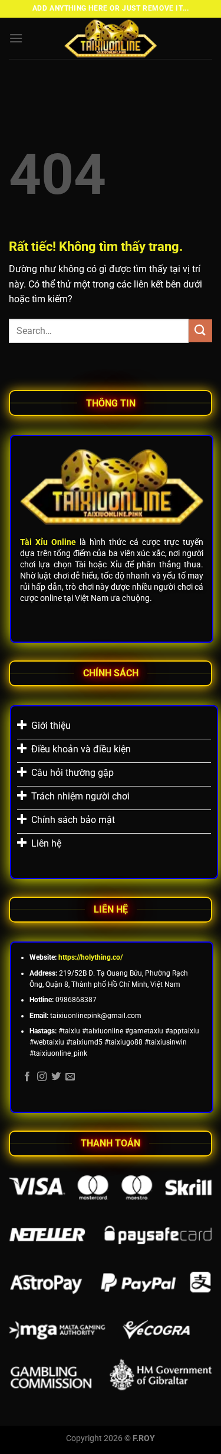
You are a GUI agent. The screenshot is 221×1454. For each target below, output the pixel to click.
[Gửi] (200, 330)
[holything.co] (111, 38)
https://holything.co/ (90, 957)
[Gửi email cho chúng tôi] (70, 1077)
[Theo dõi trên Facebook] (27, 1077)
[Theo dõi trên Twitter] (56, 1077)
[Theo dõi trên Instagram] (42, 1077)
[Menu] (16, 38)
